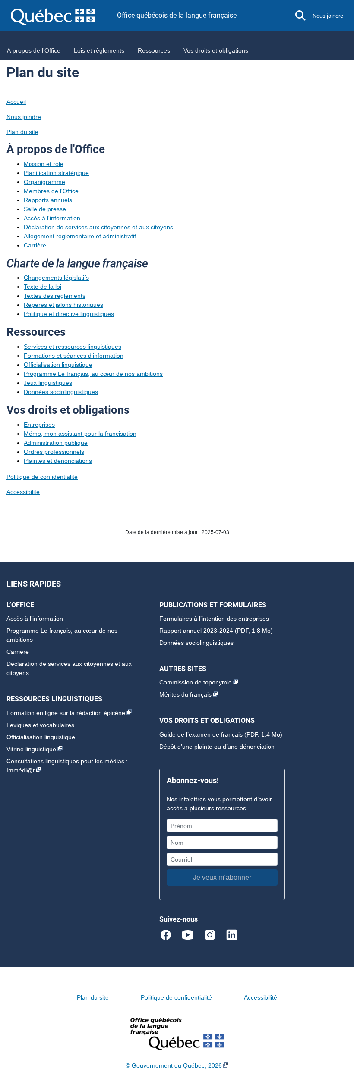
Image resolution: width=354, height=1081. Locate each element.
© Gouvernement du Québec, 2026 (174, 1065)
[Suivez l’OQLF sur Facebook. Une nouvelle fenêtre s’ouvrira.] (169, 934)
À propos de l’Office (33, 50)
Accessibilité (23, 491)
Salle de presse (45, 209)
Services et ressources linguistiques (72, 346)
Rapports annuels (48, 200)
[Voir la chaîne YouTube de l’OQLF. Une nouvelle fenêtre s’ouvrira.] (191, 934)
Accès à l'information (52, 218)
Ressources (154, 50)
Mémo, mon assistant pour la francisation (80, 433)
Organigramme (44, 181)
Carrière (35, 245)
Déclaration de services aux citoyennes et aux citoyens (98, 227)
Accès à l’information (34, 618)
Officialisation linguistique (58, 364)
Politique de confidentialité (42, 476)
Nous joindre (328, 15)
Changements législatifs (56, 277)
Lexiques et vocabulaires (40, 725)
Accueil (16, 101)
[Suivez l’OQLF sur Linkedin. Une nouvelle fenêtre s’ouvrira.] (231, 934)
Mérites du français (185, 694)
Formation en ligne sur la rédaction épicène (65, 712)
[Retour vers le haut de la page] (332, 1033)
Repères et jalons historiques (63, 304)
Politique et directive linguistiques (69, 313)
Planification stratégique (56, 172)
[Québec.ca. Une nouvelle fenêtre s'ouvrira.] (64, 15)
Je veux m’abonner (222, 877)
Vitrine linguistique (31, 749)
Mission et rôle (43, 163)
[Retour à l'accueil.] (177, 1033)
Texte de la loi (42, 286)
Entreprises (39, 424)
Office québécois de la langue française (177, 15)
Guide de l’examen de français (201, 734)
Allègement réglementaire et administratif (80, 236)
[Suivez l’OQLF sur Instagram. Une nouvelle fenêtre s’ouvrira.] (213, 934)
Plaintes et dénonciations (58, 460)
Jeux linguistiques (48, 382)
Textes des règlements (54, 295)
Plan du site (22, 131)
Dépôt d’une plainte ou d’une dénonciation (217, 746)
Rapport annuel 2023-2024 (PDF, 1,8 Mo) (216, 630)
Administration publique (56, 442)
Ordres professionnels (54, 451)
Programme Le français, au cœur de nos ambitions (93, 373)
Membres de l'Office (51, 190)
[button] (300, 15)
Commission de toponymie (195, 682)
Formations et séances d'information (73, 355)
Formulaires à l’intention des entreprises (214, 618)
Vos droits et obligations (215, 50)
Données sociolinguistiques (61, 391)
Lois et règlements (99, 50)
